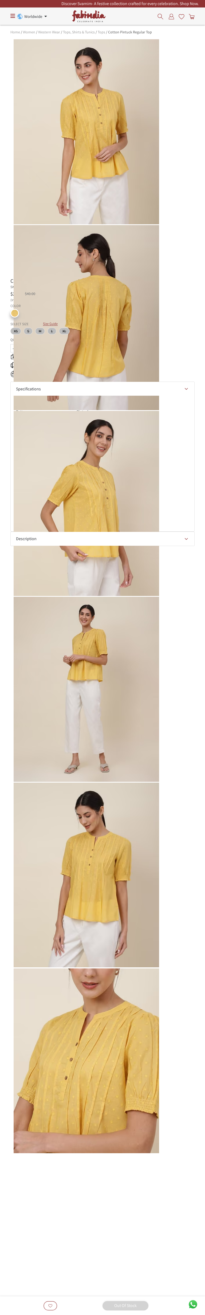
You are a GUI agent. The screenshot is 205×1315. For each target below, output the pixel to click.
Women (29, 32)
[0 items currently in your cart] (191, 16)
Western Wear (49, 32)
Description (26, 538)
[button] (14, 313)
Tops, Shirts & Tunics (79, 32)
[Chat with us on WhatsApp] (193, 1304)
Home (15, 32)
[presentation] (161, 16)
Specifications (28, 389)
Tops (101, 32)
